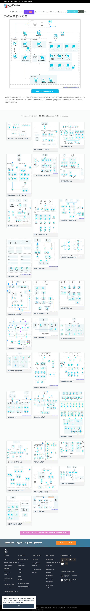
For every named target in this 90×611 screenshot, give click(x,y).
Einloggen (80, 12)
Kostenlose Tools (23, 583)
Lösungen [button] (46, 12)
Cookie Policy (19, 602)
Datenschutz (50, 569)
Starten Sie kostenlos (66, 543)
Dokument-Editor (9, 584)
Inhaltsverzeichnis (24, 586)
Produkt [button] (12, 12)
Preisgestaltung (62, 12)
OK (19, 606)
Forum (20, 569)
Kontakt (34, 572)
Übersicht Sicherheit (37, 609)
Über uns (35, 559)
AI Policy (49, 565)
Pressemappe (36, 569)
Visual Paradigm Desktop (25, 1)
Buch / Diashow (23, 559)
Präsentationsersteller (11, 588)
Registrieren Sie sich (72, 12)
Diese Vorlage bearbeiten (45, 91)
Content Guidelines (72, 607)
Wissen (20, 579)
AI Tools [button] (28, 12)
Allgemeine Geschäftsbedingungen (41, 607)
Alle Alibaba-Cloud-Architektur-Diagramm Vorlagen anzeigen (45, 533)
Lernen (20, 572)
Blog (19, 576)
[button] (19, 11)
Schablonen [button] (53, 12)
